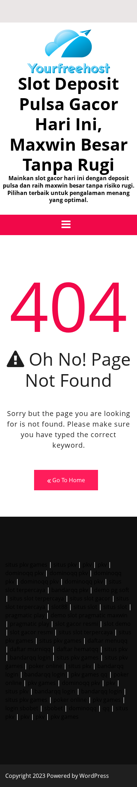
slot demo (117, 624)
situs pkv (65, 564)
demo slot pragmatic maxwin (89, 615)
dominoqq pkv (24, 573)
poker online (45, 666)
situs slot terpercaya (37, 598)
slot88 (59, 607)
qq (106, 708)
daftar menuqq (107, 640)
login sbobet (21, 708)
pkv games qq (89, 674)
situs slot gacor (90, 598)
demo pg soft (111, 590)
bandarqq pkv (69, 590)
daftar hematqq (77, 649)
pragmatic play (25, 615)
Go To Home (68, 480)
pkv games (42, 683)
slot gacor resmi (76, 624)
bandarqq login (30, 657)
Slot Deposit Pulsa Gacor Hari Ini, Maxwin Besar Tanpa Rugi (68, 124)
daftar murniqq (30, 649)
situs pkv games (26, 564)
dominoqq (83, 708)
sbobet (53, 708)
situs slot (85, 607)
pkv (87, 564)
